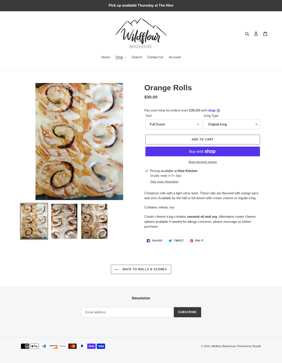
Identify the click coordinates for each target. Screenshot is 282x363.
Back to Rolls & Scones (144, 269)
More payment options (203, 162)
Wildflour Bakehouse (223, 346)
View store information (164, 181)
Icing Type (211, 115)
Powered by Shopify (249, 346)
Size (148, 115)
